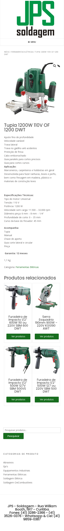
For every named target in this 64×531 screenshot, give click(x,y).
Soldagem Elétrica (12, 478)
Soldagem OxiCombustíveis (17, 482)
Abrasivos (8, 462)
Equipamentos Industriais (16, 470)
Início (7, 52)
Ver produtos (18, 336)
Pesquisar (13, 436)
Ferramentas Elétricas (22, 52)
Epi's (5, 466)
